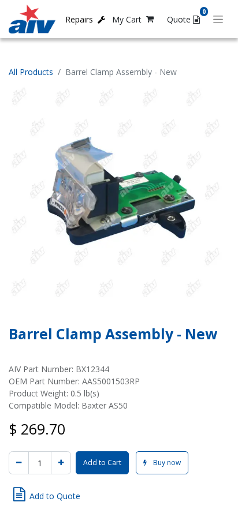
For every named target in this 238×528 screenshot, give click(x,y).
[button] (47, 494)
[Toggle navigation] (218, 19)
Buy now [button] (166, 462)
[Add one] (61, 462)
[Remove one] (19, 462)
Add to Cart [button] (102, 462)
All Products (31, 71)
